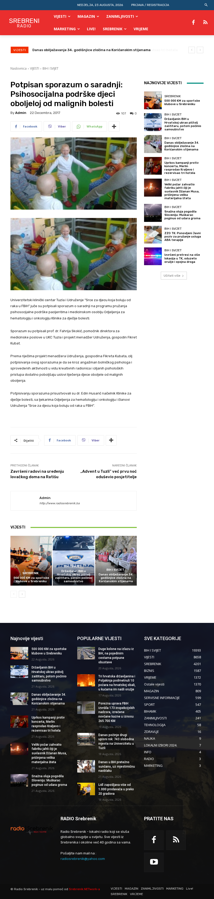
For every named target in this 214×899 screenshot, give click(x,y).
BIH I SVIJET (50, 68)
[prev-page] (13, 594)
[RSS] (205, 23)
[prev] (191, 50)
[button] (206, 5)
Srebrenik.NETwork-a (84, 889)
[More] (114, 126)
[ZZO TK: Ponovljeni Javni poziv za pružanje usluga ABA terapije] (153, 235)
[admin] (25, 501)
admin (20, 112)
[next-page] (22, 594)
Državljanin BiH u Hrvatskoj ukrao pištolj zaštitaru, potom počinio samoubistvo (73, 576)
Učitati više (172, 275)
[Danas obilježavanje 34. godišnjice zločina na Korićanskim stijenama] (116, 561)
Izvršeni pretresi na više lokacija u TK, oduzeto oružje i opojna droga (182, 258)
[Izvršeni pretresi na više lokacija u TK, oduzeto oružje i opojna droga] (153, 256)
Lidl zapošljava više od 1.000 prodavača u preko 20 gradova (116, 789)
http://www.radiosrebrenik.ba (59, 503)
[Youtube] (154, 862)
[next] (200, 50)
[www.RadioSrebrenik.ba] (31, 830)
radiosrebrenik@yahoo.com (83, 859)
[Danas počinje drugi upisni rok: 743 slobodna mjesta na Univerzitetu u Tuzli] (86, 739)
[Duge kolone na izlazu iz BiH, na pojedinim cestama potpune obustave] (86, 653)
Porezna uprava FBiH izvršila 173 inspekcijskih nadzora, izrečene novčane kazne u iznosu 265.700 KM (116, 712)
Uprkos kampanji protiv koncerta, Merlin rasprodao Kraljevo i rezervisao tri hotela (102, 50)
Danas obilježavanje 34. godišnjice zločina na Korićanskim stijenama (116, 578)
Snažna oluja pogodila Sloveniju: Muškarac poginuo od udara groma (182, 215)
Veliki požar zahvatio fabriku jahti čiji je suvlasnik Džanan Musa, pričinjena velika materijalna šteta (181, 191)
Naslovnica (18, 68)
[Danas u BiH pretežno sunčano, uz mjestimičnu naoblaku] (86, 766)
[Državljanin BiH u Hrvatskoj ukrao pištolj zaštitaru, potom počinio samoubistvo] (73, 561)
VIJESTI (34, 68)
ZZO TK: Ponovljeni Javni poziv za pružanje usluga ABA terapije (182, 237)
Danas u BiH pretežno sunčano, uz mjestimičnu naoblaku (116, 766)
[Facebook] (193, 23)
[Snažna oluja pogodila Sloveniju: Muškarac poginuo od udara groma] (153, 213)
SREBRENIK (30, 573)
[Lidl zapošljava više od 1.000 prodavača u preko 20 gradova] (86, 789)
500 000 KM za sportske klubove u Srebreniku (31, 579)
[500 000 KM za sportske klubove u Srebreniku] (31, 561)
